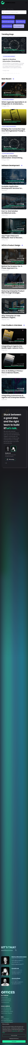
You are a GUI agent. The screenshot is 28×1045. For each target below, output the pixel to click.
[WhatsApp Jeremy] (20, 983)
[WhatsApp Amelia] (20, 973)
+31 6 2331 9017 (15, 962)
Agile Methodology (7, 26)
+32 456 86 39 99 (16, 983)
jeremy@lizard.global (17, 982)
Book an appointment (17, 964)
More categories (18, 26)
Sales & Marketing (20, 21)
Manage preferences (14, 1038)
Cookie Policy (15, 1031)
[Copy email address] (15, 950)
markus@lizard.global (17, 960)
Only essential (14, 1035)
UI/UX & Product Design (8, 21)
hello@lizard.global (7, 950)
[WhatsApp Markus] (19, 962)
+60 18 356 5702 (15, 973)
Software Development (8, 17)
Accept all (14, 1041)
